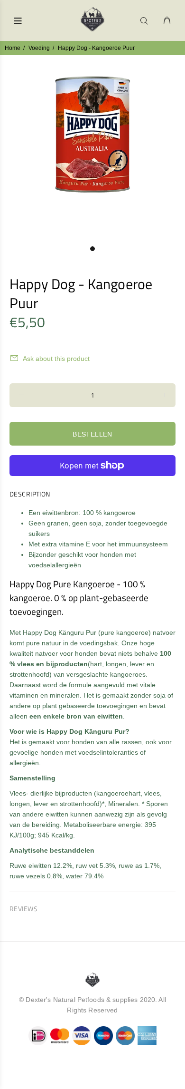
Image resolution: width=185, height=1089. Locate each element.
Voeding (39, 48)
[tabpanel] (92, 148)
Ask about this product (56, 358)
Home (12, 48)
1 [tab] (92, 248)
